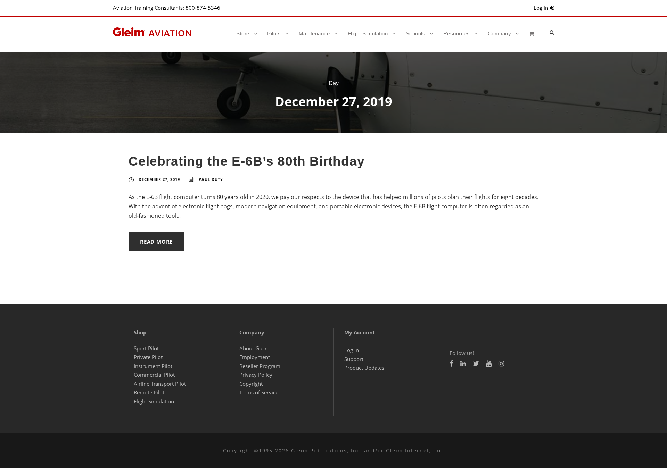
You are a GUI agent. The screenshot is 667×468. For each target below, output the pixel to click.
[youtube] (489, 363)
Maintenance (314, 33)
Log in (542, 7)
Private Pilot (148, 356)
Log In (351, 349)
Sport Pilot (146, 348)
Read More (156, 241)
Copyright (251, 383)
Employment (254, 356)
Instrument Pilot (153, 365)
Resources (456, 33)
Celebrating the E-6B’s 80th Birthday (247, 161)
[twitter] (476, 363)
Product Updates (364, 367)
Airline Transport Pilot (160, 383)
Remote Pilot (149, 392)
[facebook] (451, 363)
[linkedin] (463, 363)
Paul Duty (211, 179)
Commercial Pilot (154, 374)
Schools (416, 33)
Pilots (274, 33)
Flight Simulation (368, 33)
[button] (552, 32)
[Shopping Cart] (533, 39)
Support (353, 359)
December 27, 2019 (159, 179)
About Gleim (254, 348)
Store (242, 33)
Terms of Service (258, 392)
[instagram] (501, 363)
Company (499, 33)
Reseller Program (259, 365)
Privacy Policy (255, 374)
